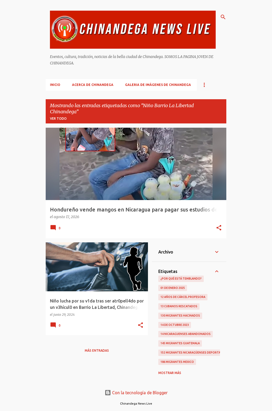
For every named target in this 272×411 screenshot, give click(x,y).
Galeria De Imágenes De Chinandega (158, 84)
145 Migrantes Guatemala (180, 343)
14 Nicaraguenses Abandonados (185, 333)
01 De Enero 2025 (172, 287)
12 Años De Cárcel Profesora (182, 296)
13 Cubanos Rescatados (178, 306)
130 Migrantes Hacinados (180, 315)
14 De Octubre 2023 (174, 324)
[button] (219, 228)
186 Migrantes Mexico (177, 361)
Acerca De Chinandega (92, 84)
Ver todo (58, 118)
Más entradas (97, 350)
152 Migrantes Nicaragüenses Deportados (193, 352)
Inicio (55, 84)
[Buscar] (223, 17)
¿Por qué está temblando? (181, 278)
